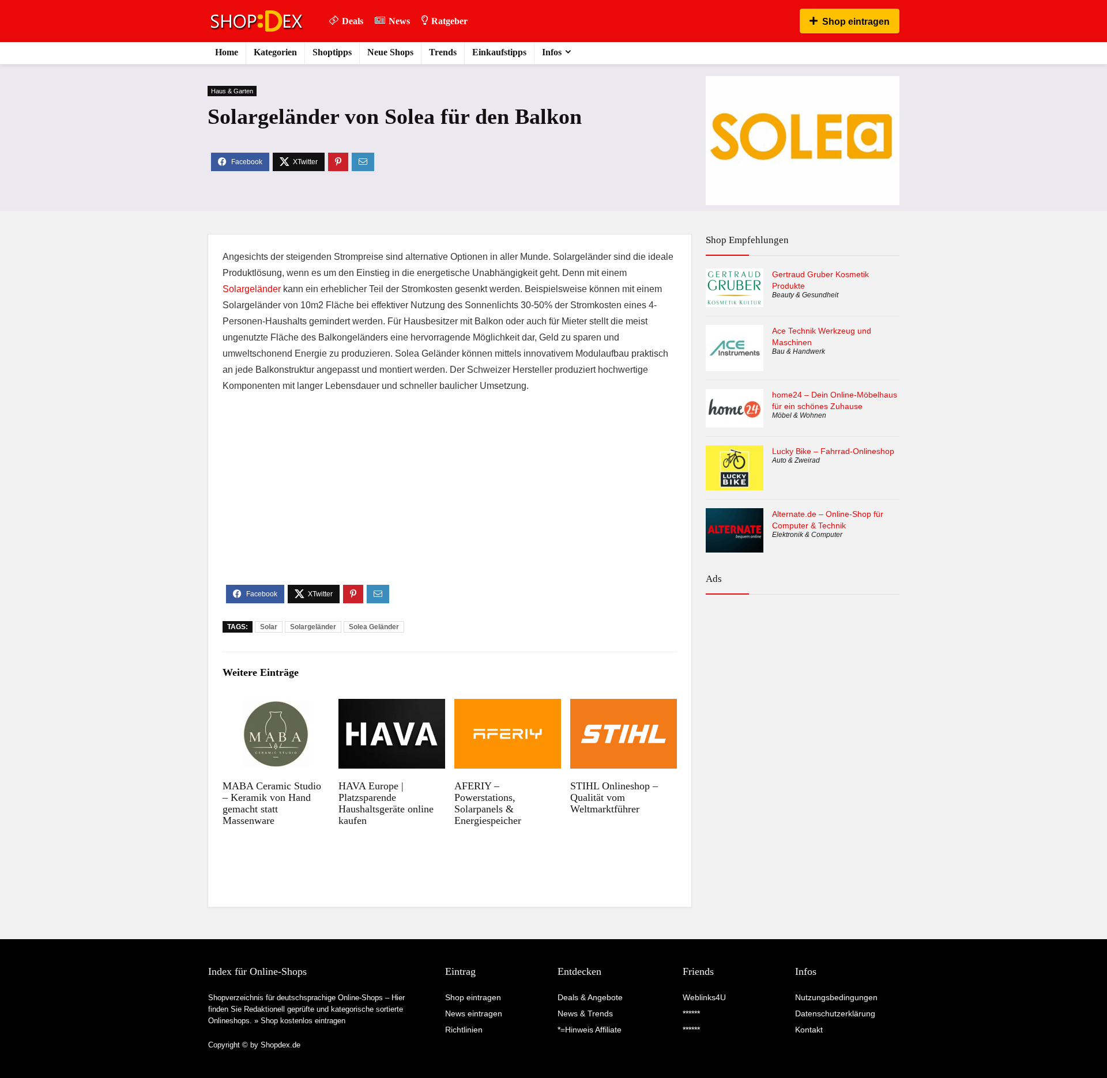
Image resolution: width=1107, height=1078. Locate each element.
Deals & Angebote (590, 997)
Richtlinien (464, 1029)
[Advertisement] (450, 498)
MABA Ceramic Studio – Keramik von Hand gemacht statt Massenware (272, 803)
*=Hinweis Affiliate (590, 1029)
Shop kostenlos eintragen (303, 1020)
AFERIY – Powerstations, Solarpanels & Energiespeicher (487, 803)
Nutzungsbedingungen (836, 997)
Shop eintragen (856, 22)
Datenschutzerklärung (835, 1013)
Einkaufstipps (499, 52)
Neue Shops (390, 52)
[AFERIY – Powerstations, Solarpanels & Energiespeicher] (507, 707)
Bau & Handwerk (798, 351)
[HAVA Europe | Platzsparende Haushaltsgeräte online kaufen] (391, 707)
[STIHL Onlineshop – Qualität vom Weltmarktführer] (623, 707)
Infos (552, 52)
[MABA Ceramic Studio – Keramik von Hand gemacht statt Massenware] (276, 707)
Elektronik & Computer (807, 535)
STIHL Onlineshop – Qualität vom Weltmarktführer (614, 797)
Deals (352, 21)
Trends (443, 52)
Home (226, 52)
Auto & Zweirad (796, 460)
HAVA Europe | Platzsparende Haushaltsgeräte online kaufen (386, 803)
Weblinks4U (704, 997)
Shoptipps (332, 52)
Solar (268, 627)
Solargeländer (252, 289)
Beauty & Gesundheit (805, 295)
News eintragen (473, 1013)
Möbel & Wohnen (799, 415)
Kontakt (809, 1029)
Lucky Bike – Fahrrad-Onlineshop (833, 451)
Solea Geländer (374, 627)
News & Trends (585, 1013)
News (399, 21)
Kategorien (275, 52)
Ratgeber (449, 21)
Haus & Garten (232, 91)
